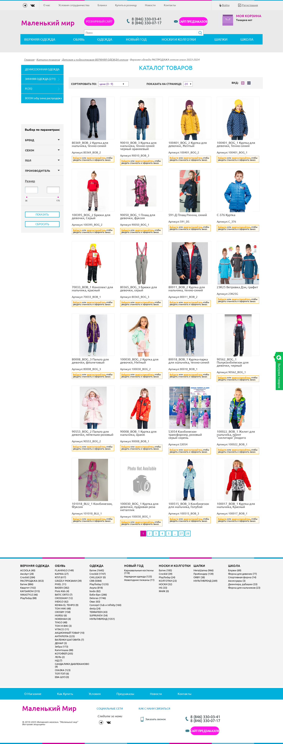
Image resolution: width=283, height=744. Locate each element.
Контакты (170, 5)
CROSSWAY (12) (64, 598)
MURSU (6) (61, 615)
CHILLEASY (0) (98, 577)
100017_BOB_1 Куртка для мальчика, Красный (236, 505)
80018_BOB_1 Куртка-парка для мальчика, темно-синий (188, 361)
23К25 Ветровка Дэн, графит (237, 287)
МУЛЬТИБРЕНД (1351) (102, 618)
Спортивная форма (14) (242, 577)
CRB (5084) (96, 580)
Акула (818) (96, 587)
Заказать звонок (155, 719)
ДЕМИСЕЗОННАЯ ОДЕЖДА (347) (42, 71)
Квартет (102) (28, 587)
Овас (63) (95, 601)
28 (187, 533)
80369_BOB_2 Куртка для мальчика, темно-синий (90, 144)
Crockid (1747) (98, 573)
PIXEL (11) (60, 584)
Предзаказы (125, 693)
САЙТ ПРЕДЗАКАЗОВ (193, 21)
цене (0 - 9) (106, 83)
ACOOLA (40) (27, 570)
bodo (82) (95, 591)
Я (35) (28, 88)
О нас (46, 5)
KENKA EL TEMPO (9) (66, 605)
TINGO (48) (61, 622)
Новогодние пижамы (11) (139, 580)
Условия (95, 693)
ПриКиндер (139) (203, 573)
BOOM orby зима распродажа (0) (43, 100)
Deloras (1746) (98, 598)
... (175, 533)
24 (186, 83)
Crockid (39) (165, 573)
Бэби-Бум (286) (98, 594)
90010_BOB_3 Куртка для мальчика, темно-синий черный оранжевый (138, 146)
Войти (225, 5)
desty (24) (95, 608)
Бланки (102, 5)
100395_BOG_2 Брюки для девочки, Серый (91, 216)
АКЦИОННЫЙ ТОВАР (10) (69, 632)
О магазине (32, 693)
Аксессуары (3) (236, 580)
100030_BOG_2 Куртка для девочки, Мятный (139, 361)
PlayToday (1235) (99, 584)
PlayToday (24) (167, 577)
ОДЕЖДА (104, 39)
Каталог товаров (48, 59)
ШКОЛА (246, 39)
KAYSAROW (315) (30, 591)
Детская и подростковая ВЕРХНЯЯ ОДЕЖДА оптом (95, 59)
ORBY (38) (199, 577)
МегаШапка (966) (203, 570)
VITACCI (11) (62, 629)
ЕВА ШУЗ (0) (62, 677)
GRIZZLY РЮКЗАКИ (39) (68, 580)
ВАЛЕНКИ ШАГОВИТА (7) (69, 639)
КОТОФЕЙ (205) (64, 653)
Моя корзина (248, 16)
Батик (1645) (97, 570)
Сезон (29, 150)
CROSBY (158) (62, 612)
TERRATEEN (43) (98, 612)
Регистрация (250, 5)
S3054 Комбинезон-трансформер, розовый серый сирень (185, 434)
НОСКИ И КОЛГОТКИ (179, 39)
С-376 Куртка (226, 215)
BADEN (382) (62, 587)
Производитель (37, 170)
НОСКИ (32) (165, 584)
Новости (150, 5)
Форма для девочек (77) (242, 573)
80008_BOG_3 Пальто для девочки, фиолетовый (90, 361)
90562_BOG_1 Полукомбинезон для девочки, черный (233, 362)
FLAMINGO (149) (64, 570)
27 (181, 533)
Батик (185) (165, 570)
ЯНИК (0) (164, 591)
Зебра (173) (61, 646)
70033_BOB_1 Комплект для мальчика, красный (92, 288)
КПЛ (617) (60, 577)
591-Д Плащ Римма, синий (187, 215)
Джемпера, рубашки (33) (242, 584)
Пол (28, 160)
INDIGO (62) (61, 601)
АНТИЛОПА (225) (65, 636)
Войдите (77, 158)
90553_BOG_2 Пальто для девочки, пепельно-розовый (92, 433)
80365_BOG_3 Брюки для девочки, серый (138, 288)
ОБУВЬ (79, 39)
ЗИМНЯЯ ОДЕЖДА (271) (40, 78)
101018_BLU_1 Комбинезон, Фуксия (92, 505)
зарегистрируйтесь (96, 158)
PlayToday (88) (28, 598)
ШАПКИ (220, 39)
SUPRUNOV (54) (99, 615)
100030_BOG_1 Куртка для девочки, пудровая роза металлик (139, 507)
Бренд (29, 140)
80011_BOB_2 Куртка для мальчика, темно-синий (186, 288)
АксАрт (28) (27, 573)
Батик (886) (26, 584)
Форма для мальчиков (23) (244, 587)
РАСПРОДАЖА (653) (32, 580)
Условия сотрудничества (74, 5)
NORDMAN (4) (63, 618)
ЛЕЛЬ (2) (60, 657)
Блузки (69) (234, 570)
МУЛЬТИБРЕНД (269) (205, 580)
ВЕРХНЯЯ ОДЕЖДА (39, 39)
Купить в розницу (126, 5)
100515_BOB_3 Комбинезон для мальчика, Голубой (188, 505)
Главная (29, 59)
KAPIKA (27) (62, 573)
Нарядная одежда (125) (138, 576)
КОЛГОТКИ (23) (168, 580)
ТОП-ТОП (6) (62, 673)
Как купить (65, 693)
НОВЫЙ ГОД (136, 39)
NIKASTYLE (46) (29, 594)
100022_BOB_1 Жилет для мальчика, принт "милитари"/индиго (236, 434)
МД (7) (58, 660)
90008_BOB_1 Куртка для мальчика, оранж (138, 433)
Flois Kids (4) (62, 591)
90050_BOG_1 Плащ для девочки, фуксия (137, 216)
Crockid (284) (27, 577)
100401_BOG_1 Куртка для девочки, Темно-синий (236, 144)
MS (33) (163, 587)
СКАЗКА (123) (62, 670)
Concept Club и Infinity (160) (105, 605)
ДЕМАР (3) (61, 643)
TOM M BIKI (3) (63, 625)
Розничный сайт (99, 21)
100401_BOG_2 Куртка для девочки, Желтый (187, 144)
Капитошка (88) (64, 650)
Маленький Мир (49, 708)
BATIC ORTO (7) (63, 594)
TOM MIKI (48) (63, 608)
